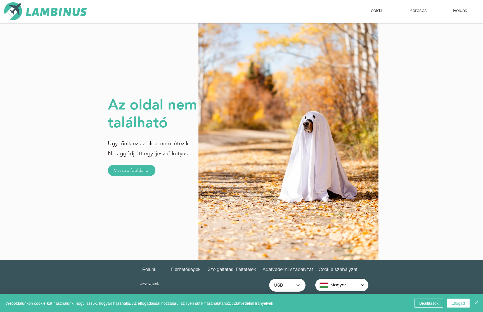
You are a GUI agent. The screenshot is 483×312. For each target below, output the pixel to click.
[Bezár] (476, 303)
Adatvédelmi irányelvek (252, 303)
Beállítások (429, 303)
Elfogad (458, 303)
